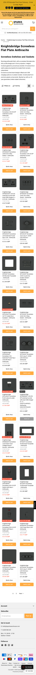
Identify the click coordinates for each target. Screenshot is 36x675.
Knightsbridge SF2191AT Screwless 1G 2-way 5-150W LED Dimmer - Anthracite (26, 235)
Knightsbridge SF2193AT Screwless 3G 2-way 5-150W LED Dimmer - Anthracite (26, 569)
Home (3, 40)
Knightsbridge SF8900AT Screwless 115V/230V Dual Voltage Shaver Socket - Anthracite (9, 443)
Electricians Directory (7, 665)
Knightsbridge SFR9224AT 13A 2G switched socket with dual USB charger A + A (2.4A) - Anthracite (8, 195)
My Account (18, 665)
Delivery (30, 663)
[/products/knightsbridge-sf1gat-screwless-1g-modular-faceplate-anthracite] (27, 473)
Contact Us (16, 663)
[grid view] (29, 86)
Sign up (28, 616)
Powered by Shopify (18, 671)
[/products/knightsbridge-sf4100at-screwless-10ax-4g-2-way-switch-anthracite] (27, 303)
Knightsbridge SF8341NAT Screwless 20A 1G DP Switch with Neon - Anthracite (9, 527)
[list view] (33, 86)
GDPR (14, 667)
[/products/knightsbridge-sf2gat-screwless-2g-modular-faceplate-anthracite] (9, 263)
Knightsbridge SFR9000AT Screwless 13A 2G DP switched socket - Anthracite (9, 111)
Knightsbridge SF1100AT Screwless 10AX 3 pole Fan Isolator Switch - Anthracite (26, 276)
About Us (4, 663)
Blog (10, 663)
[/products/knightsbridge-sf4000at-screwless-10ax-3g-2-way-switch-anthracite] (27, 183)
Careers (23, 663)
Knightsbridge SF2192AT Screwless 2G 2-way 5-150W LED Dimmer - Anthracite (26, 356)
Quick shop (9, 125)
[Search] (32, 29)
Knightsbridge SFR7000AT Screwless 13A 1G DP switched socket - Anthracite (26, 153)
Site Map (20, 667)
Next (20, 593)
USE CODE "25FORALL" (22, 8)
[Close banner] (34, 5)
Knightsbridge (6, 117)
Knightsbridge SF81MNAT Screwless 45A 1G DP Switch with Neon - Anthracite (9, 485)
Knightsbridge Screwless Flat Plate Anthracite (20, 40)
